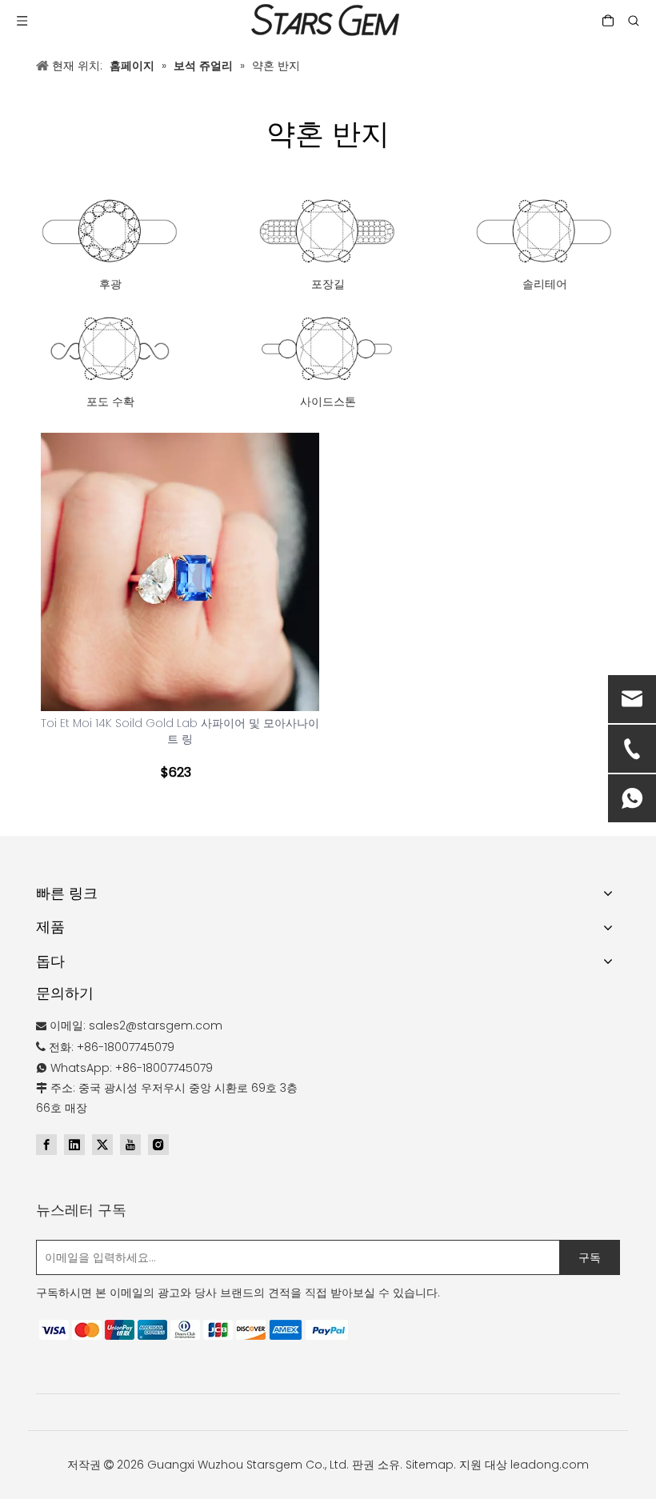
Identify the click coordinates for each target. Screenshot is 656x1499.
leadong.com (549, 1465)
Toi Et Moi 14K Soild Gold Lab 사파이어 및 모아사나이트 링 (180, 731)
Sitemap (430, 1465)
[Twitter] (102, 1144)
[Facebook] (46, 1144)
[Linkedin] (74, 1144)
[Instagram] (158, 1144)
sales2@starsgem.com (155, 1025)
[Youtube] (130, 1144)
